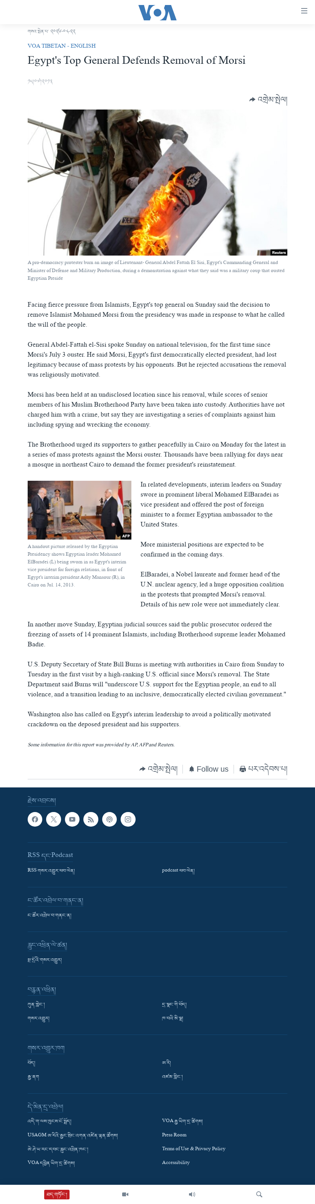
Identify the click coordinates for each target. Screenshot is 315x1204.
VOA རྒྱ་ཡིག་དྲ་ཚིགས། (182, 1122)
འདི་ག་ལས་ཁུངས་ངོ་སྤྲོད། (49, 1122)
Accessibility (176, 1163)
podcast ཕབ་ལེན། (178, 871)
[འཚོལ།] (259, 1194)
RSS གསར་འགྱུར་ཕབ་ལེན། (51, 871)
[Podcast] (109, 819)
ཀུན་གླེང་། (36, 1005)
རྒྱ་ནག (33, 1077)
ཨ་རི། (166, 1063)
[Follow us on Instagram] (128, 819)
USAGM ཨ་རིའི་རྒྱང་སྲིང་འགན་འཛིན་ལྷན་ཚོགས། (73, 1135)
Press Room (174, 1135)
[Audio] (192, 1194)
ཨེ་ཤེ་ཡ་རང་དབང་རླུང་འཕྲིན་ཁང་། (58, 1149)
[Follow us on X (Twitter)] (53, 819)
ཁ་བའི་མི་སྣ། (172, 1019)
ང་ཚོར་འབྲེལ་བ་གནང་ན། (49, 916)
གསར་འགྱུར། (39, 1019)
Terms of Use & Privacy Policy (193, 1149)
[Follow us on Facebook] (35, 819)
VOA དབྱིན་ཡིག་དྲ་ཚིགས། (51, 1163)
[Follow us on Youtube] (72, 819)
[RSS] (90, 819)
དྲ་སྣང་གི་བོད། (174, 1005)
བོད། (31, 1063)
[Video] (125, 1194)
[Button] (268, 99)
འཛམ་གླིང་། (172, 1077)
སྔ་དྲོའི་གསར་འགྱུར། (45, 960)
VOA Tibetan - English (62, 46)
